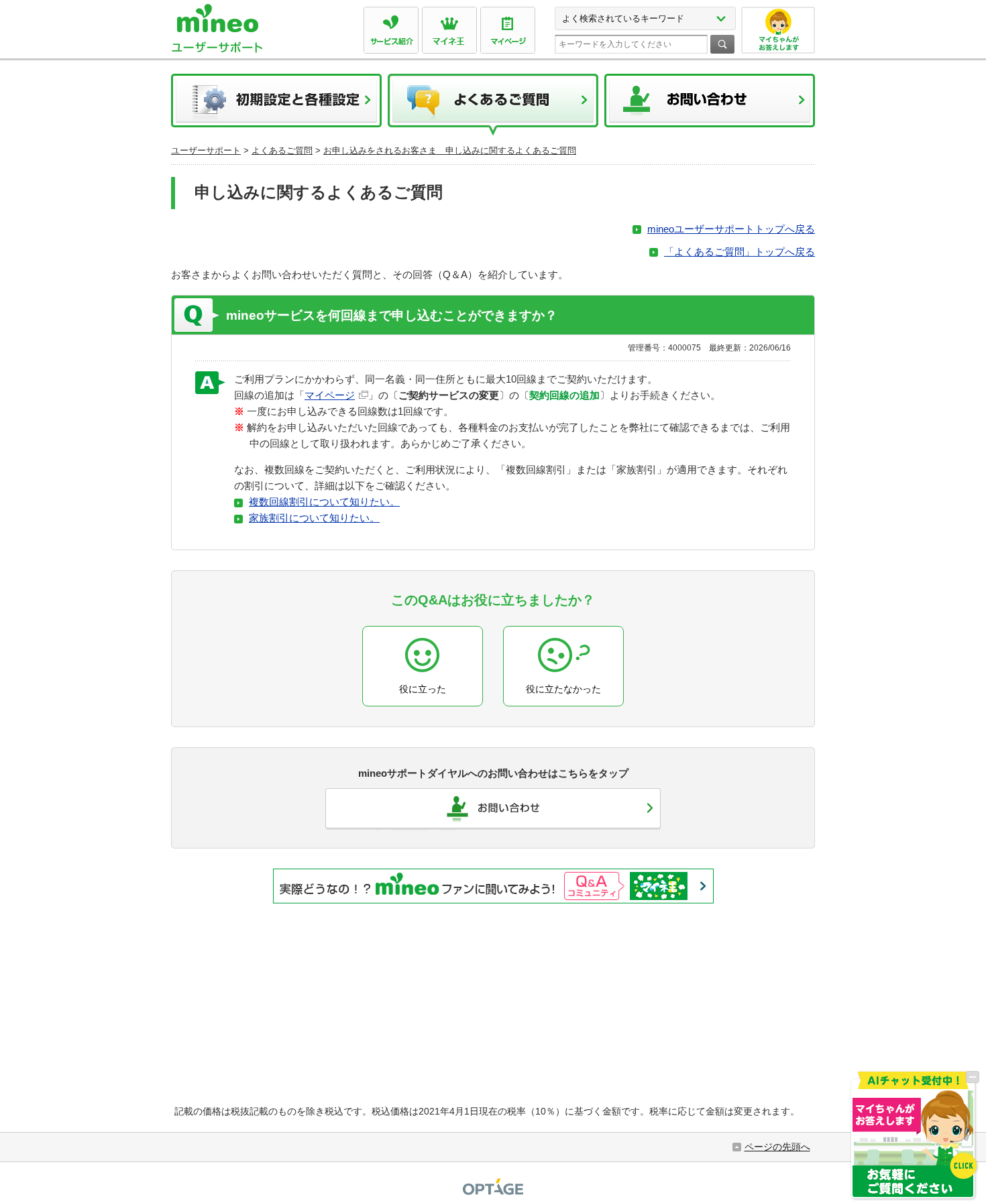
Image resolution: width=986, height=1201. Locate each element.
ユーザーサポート (206, 150)
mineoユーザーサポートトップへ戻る (731, 229)
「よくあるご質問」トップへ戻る (739, 251)
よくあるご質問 (493, 104)
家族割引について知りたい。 (314, 517)
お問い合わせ (709, 104)
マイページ (330, 395)
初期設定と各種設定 (276, 104)
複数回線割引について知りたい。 (324, 501)
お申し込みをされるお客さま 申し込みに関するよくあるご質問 (449, 150)
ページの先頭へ (777, 1146)
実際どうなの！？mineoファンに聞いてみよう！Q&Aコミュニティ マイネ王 (493, 886)
